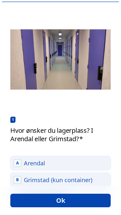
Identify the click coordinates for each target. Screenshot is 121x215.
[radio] (60, 163)
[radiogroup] (60, 180)
